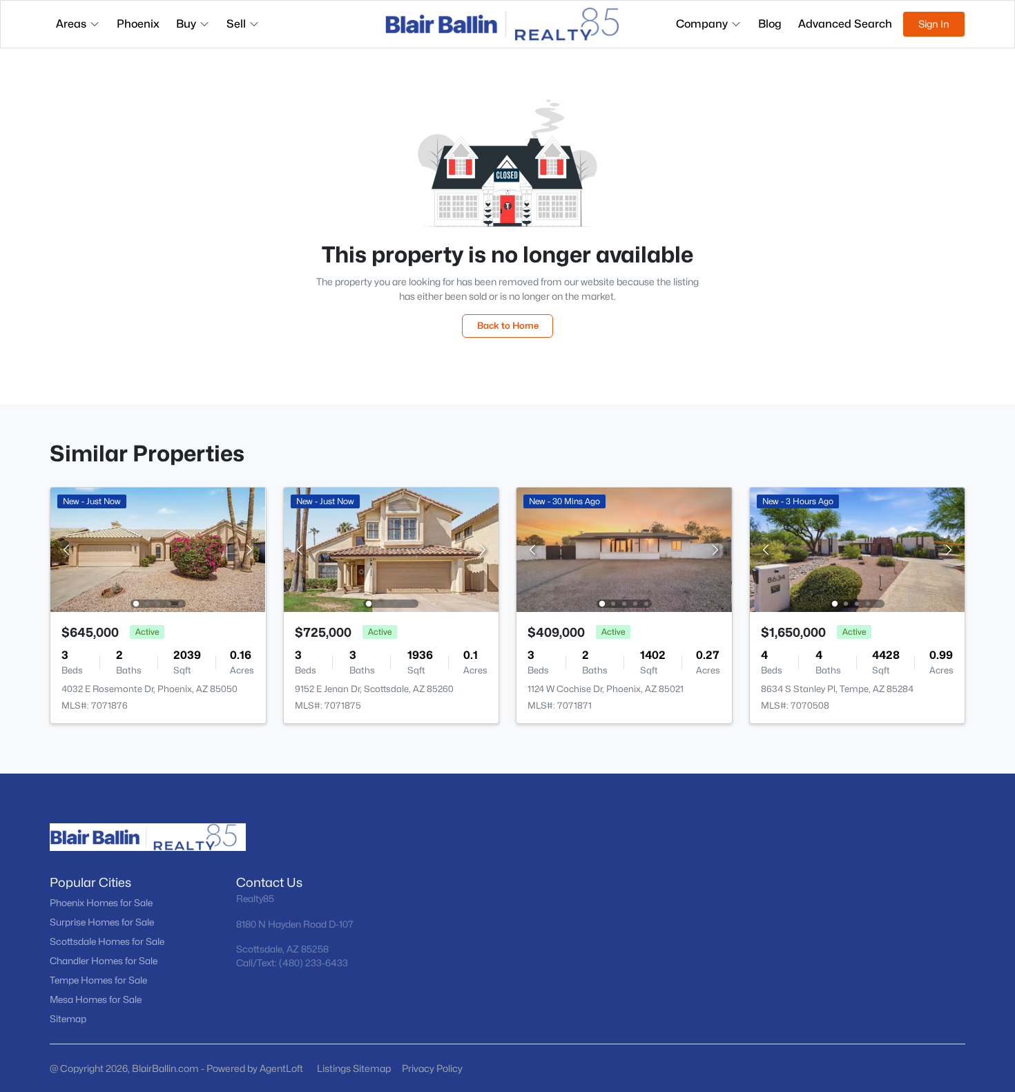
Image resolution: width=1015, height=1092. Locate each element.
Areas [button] (71, 23)
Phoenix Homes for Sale (101, 902)
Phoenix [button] (138, 23)
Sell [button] (236, 23)
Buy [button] (186, 23)
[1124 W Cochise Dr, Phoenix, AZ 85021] (624, 548)
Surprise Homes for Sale (102, 922)
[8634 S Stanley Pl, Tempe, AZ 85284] (857, 548)
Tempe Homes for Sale (98, 980)
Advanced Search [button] (845, 23)
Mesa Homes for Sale (96, 999)
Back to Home (508, 325)
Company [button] (702, 23)
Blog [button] (770, 23)
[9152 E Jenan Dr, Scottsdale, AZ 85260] (391, 548)
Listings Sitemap (354, 1068)
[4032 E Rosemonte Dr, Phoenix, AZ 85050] (158, 548)
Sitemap (68, 1018)
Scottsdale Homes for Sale (107, 941)
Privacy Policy (432, 1068)
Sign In (933, 24)
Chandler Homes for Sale (103, 960)
